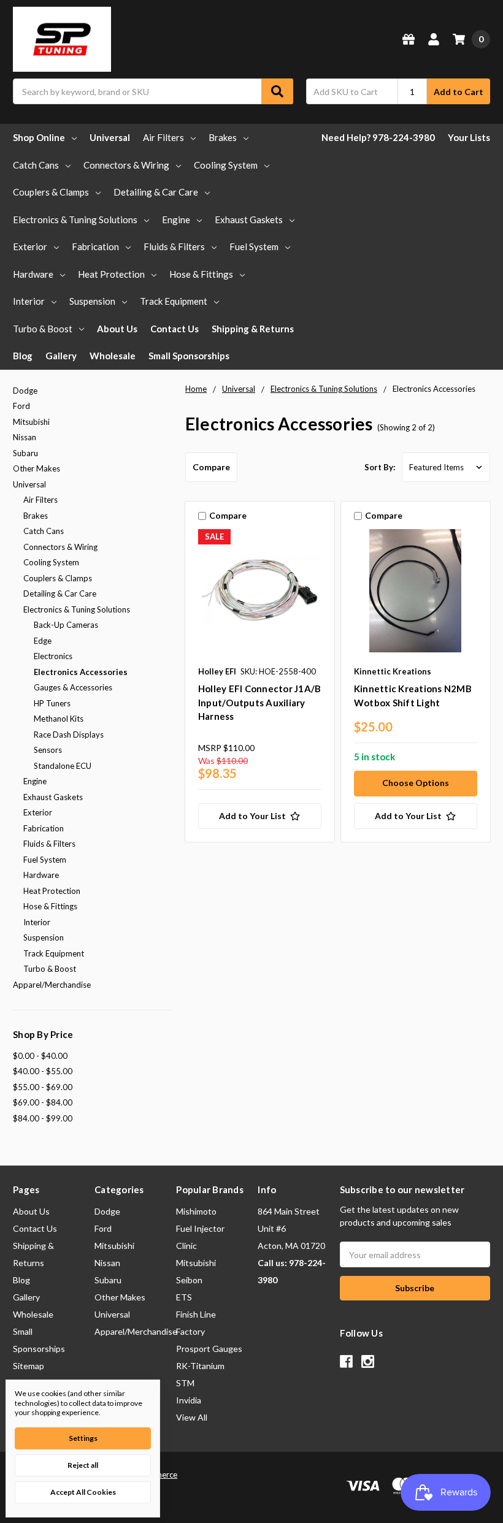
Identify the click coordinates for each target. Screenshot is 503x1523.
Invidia (188, 1400)
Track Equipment (173, 301)
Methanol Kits (58, 718)
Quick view (260, 593)
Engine (176, 219)
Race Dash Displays (69, 734)
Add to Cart (458, 91)
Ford (21, 406)
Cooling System (226, 164)
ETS (184, 1297)
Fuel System (253, 246)
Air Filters (163, 137)
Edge (43, 641)
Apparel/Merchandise (52, 985)
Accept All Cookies (83, 1492)
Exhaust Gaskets (249, 219)
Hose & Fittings (201, 274)
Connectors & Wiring (126, 164)
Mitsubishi (31, 422)
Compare (211, 467)
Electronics (53, 656)
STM (185, 1383)
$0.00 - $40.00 (40, 1056)
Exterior (30, 246)
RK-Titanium (200, 1366)
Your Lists (469, 137)
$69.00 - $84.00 (42, 1102)
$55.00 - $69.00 (42, 1087)
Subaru (25, 453)
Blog (23, 355)
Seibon (189, 1280)
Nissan (24, 437)
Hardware (33, 274)
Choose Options (415, 782)
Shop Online (39, 137)
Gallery (61, 355)
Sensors (48, 750)
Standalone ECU (62, 766)
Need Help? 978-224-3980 (378, 137)
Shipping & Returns (253, 328)
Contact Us (174, 328)
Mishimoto (196, 1211)
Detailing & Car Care (155, 191)
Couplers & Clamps (51, 191)
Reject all (82, 1465)
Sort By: (379, 467)
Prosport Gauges (209, 1348)
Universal (110, 137)
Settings (83, 1438)
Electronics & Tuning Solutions (75, 219)
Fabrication (95, 246)
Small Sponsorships (188, 355)
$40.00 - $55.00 (42, 1071)
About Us (117, 328)
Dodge (25, 390)
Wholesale (113, 355)
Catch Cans (36, 164)
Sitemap (28, 1366)
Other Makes (36, 468)
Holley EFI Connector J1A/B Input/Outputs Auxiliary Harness (259, 702)
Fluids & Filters (174, 246)
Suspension (92, 301)
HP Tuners (52, 703)
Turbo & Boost (42, 328)
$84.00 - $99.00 (42, 1118)
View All (191, 1417)
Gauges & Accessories (73, 687)
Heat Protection (111, 274)
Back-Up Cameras (66, 625)
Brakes (223, 137)
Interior (29, 301)
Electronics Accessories (81, 672)
